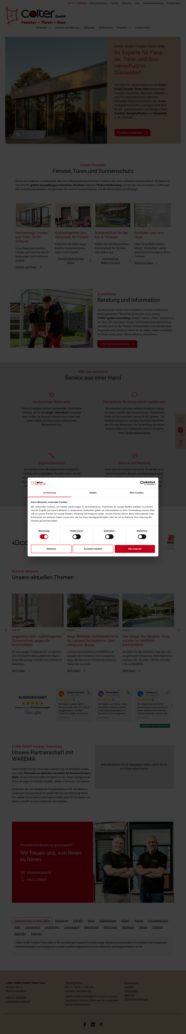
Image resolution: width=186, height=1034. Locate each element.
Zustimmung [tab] (49, 492)
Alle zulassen (135, 549)
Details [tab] (93, 492)
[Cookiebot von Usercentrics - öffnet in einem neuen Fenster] (142, 483)
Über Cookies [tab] (137, 492)
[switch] (77, 536)
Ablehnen (51, 549)
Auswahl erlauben (93, 549)
